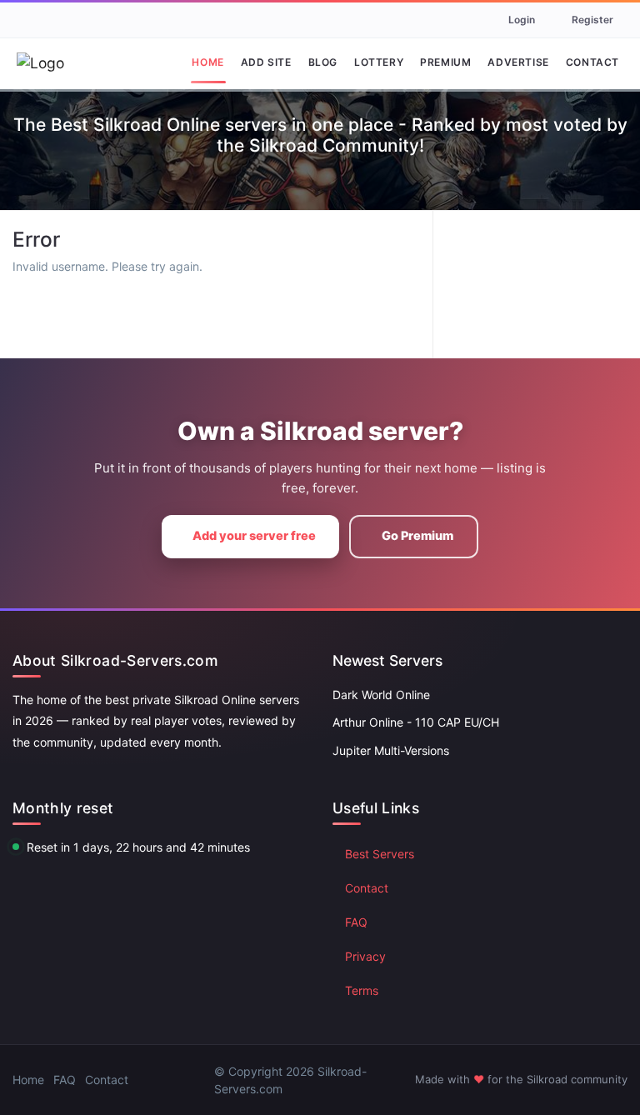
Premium (445, 62)
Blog (323, 62)
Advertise (518, 62)
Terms (361, 990)
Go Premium (417, 535)
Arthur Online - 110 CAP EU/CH (415, 722)
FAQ (356, 922)
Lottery (378, 62)
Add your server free (254, 535)
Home (207, 62)
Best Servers (379, 854)
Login (521, 19)
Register (592, 19)
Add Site (266, 62)
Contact (592, 62)
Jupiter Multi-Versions (390, 750)
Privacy (365, 956)
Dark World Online (381, 695)
